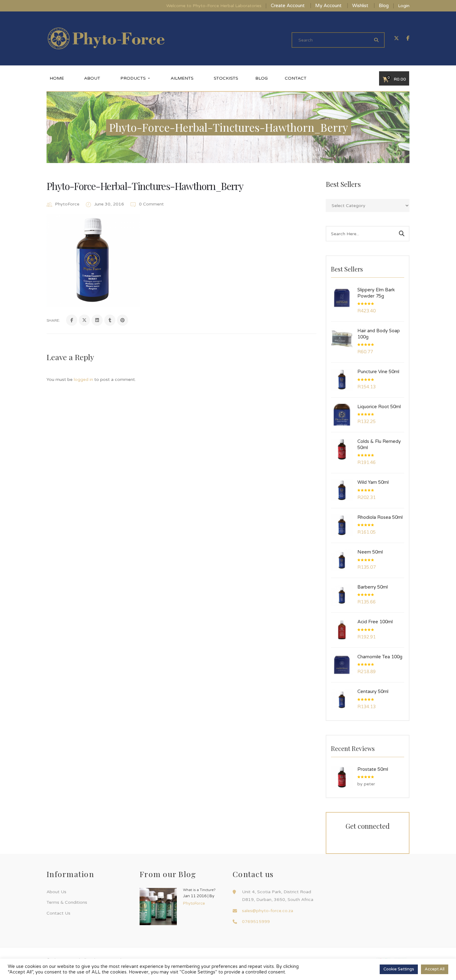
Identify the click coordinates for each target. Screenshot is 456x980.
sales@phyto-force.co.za (267, 910)
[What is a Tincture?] (158, 906)
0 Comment (151, 204)
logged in (83, 379)
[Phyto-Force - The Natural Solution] (106, 38)
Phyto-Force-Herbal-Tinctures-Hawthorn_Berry (145, 185)
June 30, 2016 (109, 204)
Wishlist (360, 5)
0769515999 (256, 921)
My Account (328, 5)
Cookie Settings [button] (398, 969)
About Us (56, 891)
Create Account (288, 5)
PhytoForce (67, 204)
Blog (384, 5)
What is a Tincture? (199, 890)
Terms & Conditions (67, 902)
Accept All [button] (435, 969)
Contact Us (58, 913)
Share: (53, 320)
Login (403, 5)
